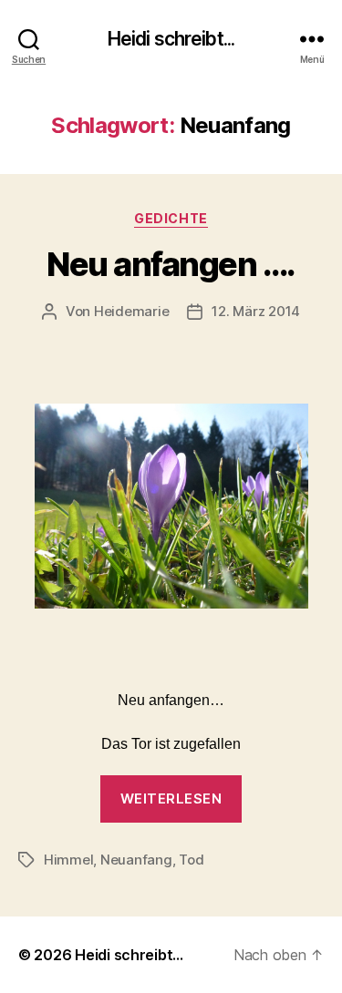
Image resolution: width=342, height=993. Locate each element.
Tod (191, 859)
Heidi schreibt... (171, 38)
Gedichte (170, 218)
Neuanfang (136, 859)
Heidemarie (131, 311)
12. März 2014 (256, 311)
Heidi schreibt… (129, 955)
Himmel (68, 859)
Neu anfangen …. (171, 264)
